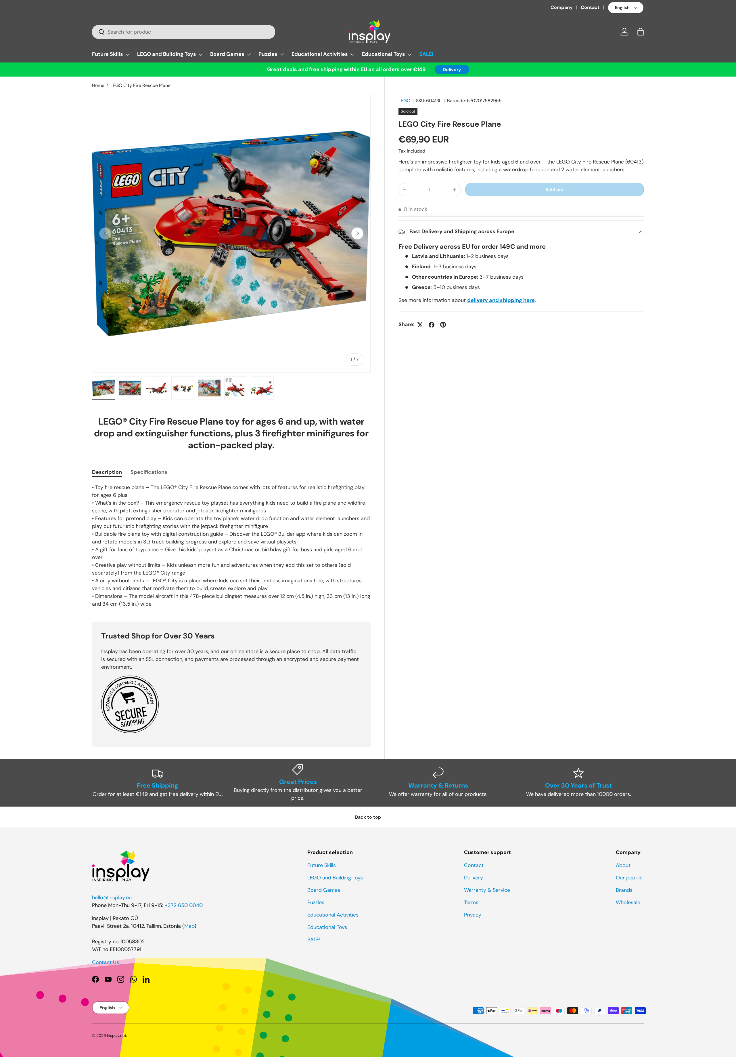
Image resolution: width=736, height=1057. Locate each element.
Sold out (554, 190)
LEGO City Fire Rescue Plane (140, 85)
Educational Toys (383, 54)
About (623, 865)
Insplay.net (116, 1035)
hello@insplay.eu (112, 897)
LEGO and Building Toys (166, 54)
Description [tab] (107, 472)
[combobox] (183, 32)
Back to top (368, 817)
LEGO (404, 101)
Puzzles (267, 54)
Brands (624, 890)
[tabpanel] (231, 546)
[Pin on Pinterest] (443, 324)
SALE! (426, 54)
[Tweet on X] (420, 324)
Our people (629, 877)
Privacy (472, 914)
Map (189, 926)
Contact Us (105, 962)
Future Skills (107, 54)
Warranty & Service (487, 890)
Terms (471, 902)
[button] (640, 31)
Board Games (227, 54)
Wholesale (628, 902)
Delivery (452, 69)
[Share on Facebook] (431, 324)
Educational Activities (320, 54)
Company (562, 7)
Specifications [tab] (149, 472)
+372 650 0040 (184, 905)
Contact (590, 7)
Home (98, 85)
